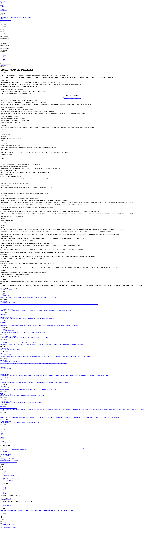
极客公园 (48, 510)
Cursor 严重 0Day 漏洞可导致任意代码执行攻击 (72, 448)
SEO (5, 386)
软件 (3, 322)
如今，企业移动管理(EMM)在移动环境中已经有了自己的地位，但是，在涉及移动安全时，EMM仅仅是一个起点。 (23, 332)
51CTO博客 (5, 478)
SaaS (1, 322)
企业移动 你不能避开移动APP (8, 330)
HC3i (10, 475)
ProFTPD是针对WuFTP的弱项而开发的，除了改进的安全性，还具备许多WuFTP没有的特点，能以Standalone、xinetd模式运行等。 (26, 337)
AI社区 (4, 59)
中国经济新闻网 (37, 510)
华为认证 (14, 17)
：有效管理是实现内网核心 (8, 408)
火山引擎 (71, 510)
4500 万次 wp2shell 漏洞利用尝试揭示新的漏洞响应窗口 (16, 449)
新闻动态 (4, 487)
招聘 (1, 367)
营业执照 (2, 505)
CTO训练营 (15, 480)
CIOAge (7, 475)
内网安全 (2, 379)
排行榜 (7, 16)
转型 (5, 322)
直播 (10, 20)
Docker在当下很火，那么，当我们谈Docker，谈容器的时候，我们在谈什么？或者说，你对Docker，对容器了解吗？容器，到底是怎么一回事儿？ (29, 297)
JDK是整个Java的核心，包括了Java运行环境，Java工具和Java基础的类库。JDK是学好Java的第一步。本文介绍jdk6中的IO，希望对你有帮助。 (28, 389)
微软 (1, 353)
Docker (3, 301)
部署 (1, 314)
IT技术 (20, 17)
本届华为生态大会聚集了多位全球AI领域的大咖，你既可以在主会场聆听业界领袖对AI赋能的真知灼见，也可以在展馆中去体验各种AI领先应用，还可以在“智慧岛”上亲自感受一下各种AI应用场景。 (39, 325)
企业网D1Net (61, 510)
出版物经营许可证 (7, 505)
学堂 (1, 3)
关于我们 (4, 485)
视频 (3, 56)
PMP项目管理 (24, 17)
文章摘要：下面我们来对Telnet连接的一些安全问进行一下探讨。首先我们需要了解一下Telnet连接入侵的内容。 (22, 422)
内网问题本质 (4, 374)
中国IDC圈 (57, 510)
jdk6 (2, 393)
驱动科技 (16, 510)
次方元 (68, 510)
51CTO (4, 475)
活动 (3, 61)
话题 (3, 57)
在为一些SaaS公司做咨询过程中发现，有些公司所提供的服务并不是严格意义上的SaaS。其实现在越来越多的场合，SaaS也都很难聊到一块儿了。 (29, 318)
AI (10, 329)
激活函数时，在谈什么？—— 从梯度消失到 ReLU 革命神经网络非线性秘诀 (18, 342)
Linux (6, 301)
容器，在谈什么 (7, 295)
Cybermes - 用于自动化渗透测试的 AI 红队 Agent (29, 448)
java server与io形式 (5, 387)
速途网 (33, 510)
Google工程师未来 (5, 354)
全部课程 (2, 17)
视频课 (1, 16)
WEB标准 (2, 386)
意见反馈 (4, 489)
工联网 (44, 510)
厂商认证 (17, 17)
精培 (8, 480)
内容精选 (4, 55)
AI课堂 (5, 17)
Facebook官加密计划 (5, 368)
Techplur (12, 475)
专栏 (8, 20)
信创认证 (10, 17)
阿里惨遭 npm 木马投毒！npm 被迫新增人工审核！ (10, 448)
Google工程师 (3, 360)
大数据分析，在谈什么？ (9, 302)
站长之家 (30, 510)
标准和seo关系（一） (5, 394)
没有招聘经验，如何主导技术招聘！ (10, 361)
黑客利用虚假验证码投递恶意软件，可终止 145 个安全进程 (51, 448)
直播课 (12, 16)
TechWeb (23, 510)
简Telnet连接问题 (5, 421)
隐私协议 (4, 493)
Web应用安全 (3, 289)
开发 (3, 314)
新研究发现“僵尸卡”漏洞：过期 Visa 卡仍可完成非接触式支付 (118, 448)
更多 (6, 451)
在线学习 (2, 18)
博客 (1, 2)
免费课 (1, 7)
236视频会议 (52, 510)
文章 (1, 20)
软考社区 (2, 6)
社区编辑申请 (3, 65)
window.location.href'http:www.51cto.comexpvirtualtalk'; (10, 349)
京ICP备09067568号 (8, 499)
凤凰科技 (13, 510)
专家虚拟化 (4, 348)
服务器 (5, 314)
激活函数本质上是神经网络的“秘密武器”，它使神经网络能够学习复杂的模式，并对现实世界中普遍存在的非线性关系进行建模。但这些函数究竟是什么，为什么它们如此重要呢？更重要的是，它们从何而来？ (41, 344)
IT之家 (42, 510)
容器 (1, 301)
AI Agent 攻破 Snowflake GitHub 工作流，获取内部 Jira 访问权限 (93, 448)
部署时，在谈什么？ (7, 309)
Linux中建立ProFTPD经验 (8, 336)
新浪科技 (2, 510)
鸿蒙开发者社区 (3, 10)
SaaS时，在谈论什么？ (7, 317)
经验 (3, 367)
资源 (3, 20)
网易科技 (9, 510)
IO (0, 393)
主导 (5, 367)
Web (6, 360)
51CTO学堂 (5, 480)
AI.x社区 (19, 478)
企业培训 (2, 9)
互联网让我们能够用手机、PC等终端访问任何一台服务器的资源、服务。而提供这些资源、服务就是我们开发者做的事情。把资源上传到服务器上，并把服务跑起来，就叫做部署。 (36, 310)
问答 (5, 20)
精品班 (1, 5)
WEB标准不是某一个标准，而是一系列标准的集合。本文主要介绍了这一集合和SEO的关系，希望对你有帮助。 (22, 395)
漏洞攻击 (11, 289)
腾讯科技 (6, 510)
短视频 (10, 16)
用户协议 (4, 492)
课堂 (7, 20)
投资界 (65, 510)
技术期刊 (4, 60)
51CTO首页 (2, 1)
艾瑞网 (26, 510)
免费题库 (29, 17)
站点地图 (4, 488)
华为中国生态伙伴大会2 (5, 329)
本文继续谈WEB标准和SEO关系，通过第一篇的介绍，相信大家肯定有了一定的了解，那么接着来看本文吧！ (22, 402)
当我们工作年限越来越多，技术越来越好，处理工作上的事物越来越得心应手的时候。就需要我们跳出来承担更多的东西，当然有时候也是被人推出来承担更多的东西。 (33, 363)
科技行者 (20, 510)
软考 (8, 17)
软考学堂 (16, 16)
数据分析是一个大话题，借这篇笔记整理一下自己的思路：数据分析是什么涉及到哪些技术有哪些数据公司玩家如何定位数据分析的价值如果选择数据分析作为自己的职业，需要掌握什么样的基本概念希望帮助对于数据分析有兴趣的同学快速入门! (49, 304)
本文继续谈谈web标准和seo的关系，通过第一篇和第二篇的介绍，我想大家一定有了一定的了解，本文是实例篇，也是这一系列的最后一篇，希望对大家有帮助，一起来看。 (34, 382)
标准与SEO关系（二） (6, 401)
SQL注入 (7, 289)
